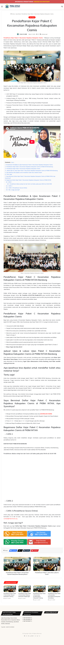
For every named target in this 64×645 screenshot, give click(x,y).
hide (12, 162)
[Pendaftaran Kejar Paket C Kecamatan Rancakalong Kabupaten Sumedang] (54, 588)
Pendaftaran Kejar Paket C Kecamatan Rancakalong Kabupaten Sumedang (54, 596)
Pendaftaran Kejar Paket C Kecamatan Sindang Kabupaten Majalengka (24, 595)
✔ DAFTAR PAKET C (27, 621)
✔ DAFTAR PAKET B (27, 619)
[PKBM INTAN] (12, 6)
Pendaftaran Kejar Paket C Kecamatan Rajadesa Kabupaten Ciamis (23, 38)
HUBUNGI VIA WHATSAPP (42, 1)
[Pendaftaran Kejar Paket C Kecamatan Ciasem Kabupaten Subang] (10, 588)
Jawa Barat (18, 14)
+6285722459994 (9, 627)
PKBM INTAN (22, 34)
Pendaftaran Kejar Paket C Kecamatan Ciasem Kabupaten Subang (10, 595)
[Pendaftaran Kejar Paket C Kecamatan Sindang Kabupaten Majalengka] (24, 588)
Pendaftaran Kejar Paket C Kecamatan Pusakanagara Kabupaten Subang (39, 596)
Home (13, 14)
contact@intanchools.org (10, 518)
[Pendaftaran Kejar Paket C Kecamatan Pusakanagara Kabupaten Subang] (39, 588)
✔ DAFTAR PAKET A (27, 617)
